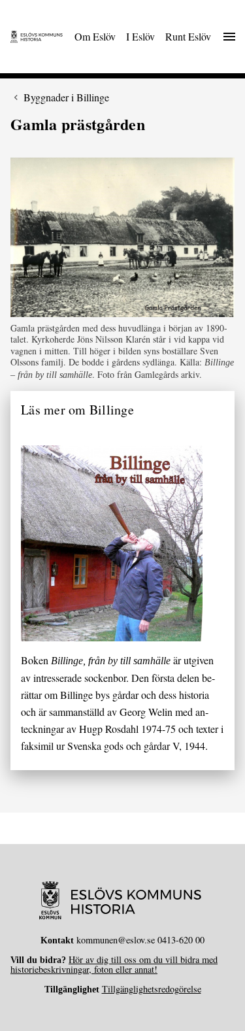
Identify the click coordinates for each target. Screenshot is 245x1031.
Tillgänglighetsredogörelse (151, 989)
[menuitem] (95, 36)
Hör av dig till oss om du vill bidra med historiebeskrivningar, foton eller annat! (114, 964)
